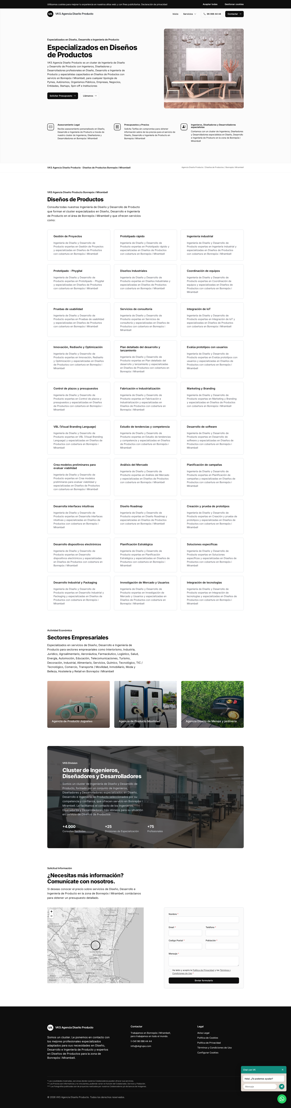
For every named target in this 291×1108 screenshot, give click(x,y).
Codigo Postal (177, 940)
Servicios (188, 14)
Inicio (175, 14)
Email (172, 927)
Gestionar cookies (234, 4)
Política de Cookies (207, 1037)
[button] (95, 945)
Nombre (173, 914)
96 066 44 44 (214, 14)
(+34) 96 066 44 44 (141, 1041)
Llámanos (88, 95)
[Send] (281, 1086)
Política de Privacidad (203, 970)
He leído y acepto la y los (201, 972)
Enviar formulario (204, 980)
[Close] (282, 1069)
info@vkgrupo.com (141, 1046)
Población (211, 940)
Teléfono (211, 927)
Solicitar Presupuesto (61, 95)
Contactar (233, 14)
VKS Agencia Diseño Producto (74, 13)
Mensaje (174, 953)
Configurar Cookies (207, 1052)
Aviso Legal (203, 1032)
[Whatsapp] (281, 1098)
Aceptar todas (210, 4)
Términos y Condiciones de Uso (214, 1047)
